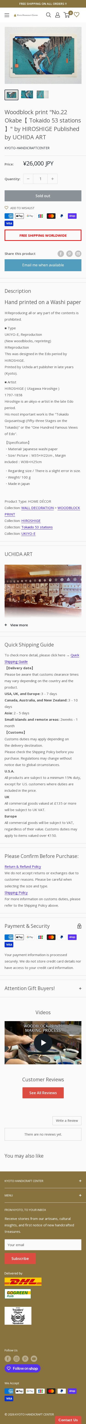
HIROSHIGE (31, 520)
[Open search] (48, 14)
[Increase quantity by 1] (52, 179)
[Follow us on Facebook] (8, 1359)
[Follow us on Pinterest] (25, 1359)
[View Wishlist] (76, 15)
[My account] (57, 14)
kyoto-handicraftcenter (27, 148)
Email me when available (43, 265)
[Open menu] (7, 15)
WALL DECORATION (37, 507)
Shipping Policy (16, 892)
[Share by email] (78, 253)
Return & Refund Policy (23, 866)
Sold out (43, 195)
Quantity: (12, 179)
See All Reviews (43, 1092)
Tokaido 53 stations (37, 527)
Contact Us (68, 1420)
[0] (67, 15)
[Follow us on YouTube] (34, 1359)
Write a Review (67, 1120)
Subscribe (20, 1258)
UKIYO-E (28, 533)
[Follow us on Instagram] (16, 1359)
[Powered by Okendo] (16, 1122)
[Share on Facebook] (61, 253)
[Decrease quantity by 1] (28, 179)
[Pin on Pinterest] (69, 253)
